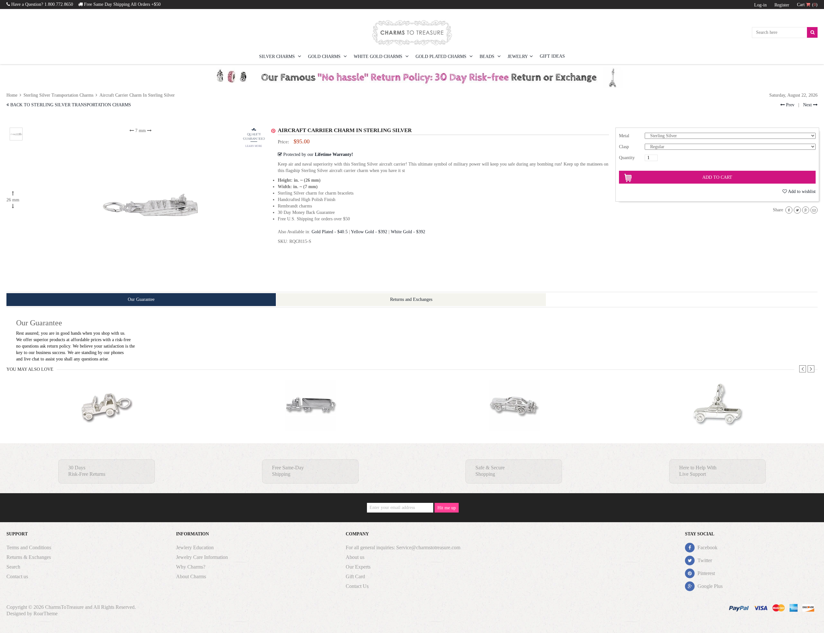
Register (781, 5)
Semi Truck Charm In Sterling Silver (310, 418)
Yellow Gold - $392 (369, 231)
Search (13, 567)
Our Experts (358, 567)
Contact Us (357, 586)
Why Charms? (190, 567)
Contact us (17, 576)
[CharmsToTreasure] (412, 32)
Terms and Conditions (28, 547)
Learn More (253, 146)
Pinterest (705, 573)
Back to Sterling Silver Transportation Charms (70, 104)
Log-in (760, 5)
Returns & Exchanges (28, 557)
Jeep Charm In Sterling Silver (107, 418)
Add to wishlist (802, 191)
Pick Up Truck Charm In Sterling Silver (718, 418)
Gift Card (355, 576)
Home (12, 95)
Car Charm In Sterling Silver (514, 418)
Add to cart (717, 177)
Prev (789, 104)
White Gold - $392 (408, 231)
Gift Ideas (552, 56)
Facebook (706, 547)
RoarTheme (45, 613)
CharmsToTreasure (64, 607)
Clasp (624, 146)
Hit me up (446, 507)
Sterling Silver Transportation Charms (58, 95)
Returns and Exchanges (411, 299)
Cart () (807, 4)
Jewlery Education (195, 547)
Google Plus (709, 586)
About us (355, 557)
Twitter (704, 560)
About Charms (191, 576)
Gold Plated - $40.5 (330, 231)
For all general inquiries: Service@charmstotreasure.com (403, 547)
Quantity (627, 157)
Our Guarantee (141, 299)
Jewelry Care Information (202, 557)
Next (808, 104)
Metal (624, 135)
